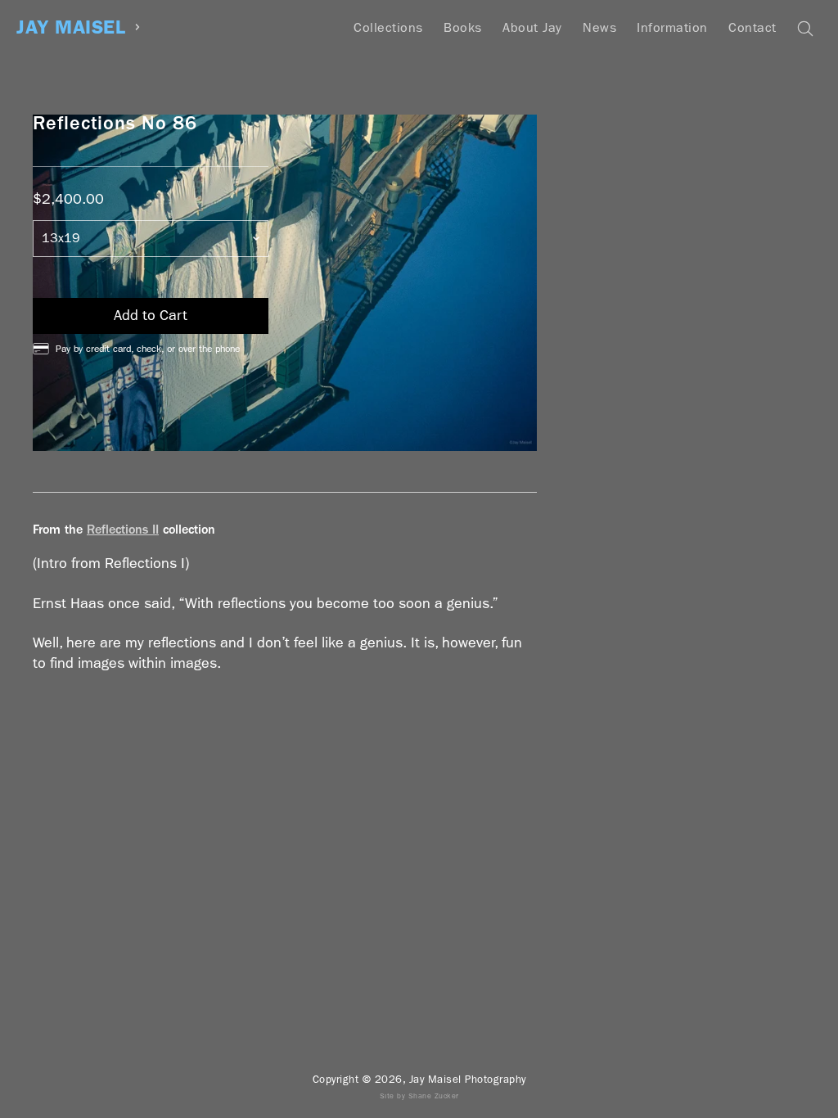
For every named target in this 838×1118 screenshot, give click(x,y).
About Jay (532, 27)
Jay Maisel (70, 27)
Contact (752, 27)
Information (672, 27)
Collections (388, 27)
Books (463, 27)
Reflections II (123, 529)
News (599, 27)
